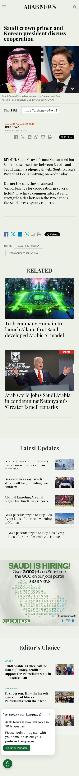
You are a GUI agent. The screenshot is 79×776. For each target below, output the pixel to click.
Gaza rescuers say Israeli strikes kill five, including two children (26, 483)
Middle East (12, 688)
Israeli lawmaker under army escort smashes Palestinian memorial (27, 465)
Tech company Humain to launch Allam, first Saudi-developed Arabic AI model (34, 329)
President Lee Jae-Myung (23, 253)
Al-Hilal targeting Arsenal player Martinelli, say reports (26, 499)
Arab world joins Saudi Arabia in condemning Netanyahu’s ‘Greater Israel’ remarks (38, 401)
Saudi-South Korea (28, 246)
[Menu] (4, 7)
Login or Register (16, 747)
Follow (67, 137)
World (9, 661)
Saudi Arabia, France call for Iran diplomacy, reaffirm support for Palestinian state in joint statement (28, 672)
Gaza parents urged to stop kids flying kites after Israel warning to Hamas (28, 519)
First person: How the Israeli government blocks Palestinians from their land (26, 697)
